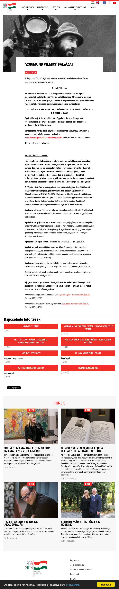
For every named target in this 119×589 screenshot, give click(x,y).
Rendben (106, 584)
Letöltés (56, 7)
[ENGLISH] (97, 2)
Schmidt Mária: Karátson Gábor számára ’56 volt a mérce (27, 449)
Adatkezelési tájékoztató (81, 569)
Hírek (31, 410)
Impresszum (75, 560)
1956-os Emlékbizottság (75, 7)
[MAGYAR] (93, 2)
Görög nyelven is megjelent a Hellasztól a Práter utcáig (82, 449)
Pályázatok (42, 7)
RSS (72, 579)
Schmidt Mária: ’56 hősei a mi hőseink (81, 523)
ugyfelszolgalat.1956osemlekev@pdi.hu (45, 137)
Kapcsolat (74, 574)
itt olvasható (72, 584)
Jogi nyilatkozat (77, 565)
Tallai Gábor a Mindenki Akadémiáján (21, 523)
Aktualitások (27, 7)
